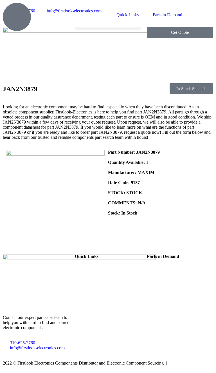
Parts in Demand (167, 14)
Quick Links (127, 14)
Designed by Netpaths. (189, 363)
